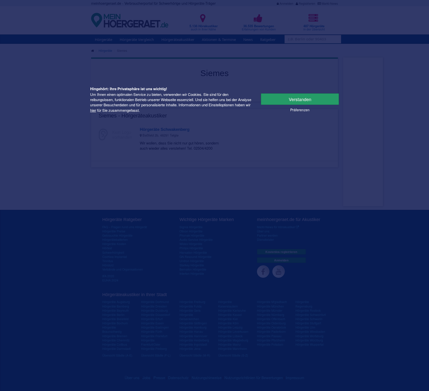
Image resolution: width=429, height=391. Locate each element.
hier (93, 110)
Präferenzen (300, 109)
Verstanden (300, 99)
